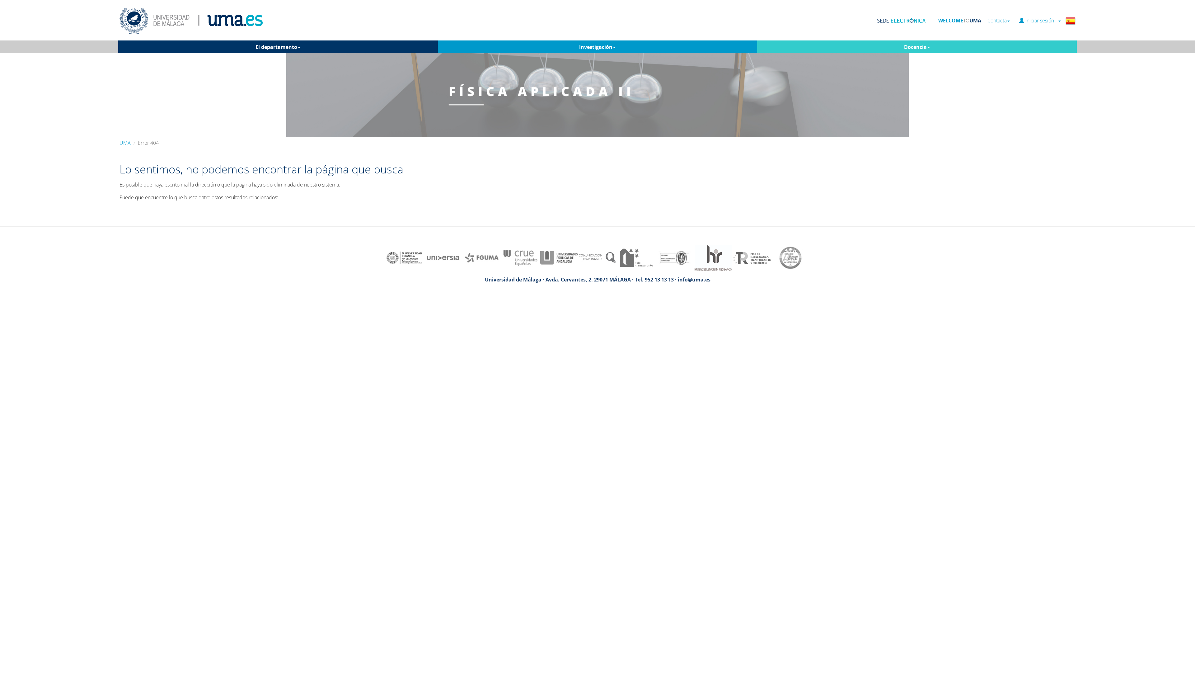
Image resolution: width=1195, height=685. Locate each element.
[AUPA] (559, 257)
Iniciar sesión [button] (1041, 20)
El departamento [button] (276, 47)
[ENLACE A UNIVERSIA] (443, 257)
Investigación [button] (595, 47)
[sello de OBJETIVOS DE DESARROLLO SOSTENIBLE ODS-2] (404, 257)
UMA (125, 142)
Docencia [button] (915, 47)
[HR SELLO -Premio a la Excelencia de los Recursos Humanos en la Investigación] (713, 257)
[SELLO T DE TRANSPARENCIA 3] (636, 257)
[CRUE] (520, 257)
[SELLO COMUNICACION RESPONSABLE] (597, 257)
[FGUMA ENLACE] (481, 257)
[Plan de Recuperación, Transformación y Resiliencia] (752, 257)
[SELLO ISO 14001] (674, 257)
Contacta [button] (997, 20)
